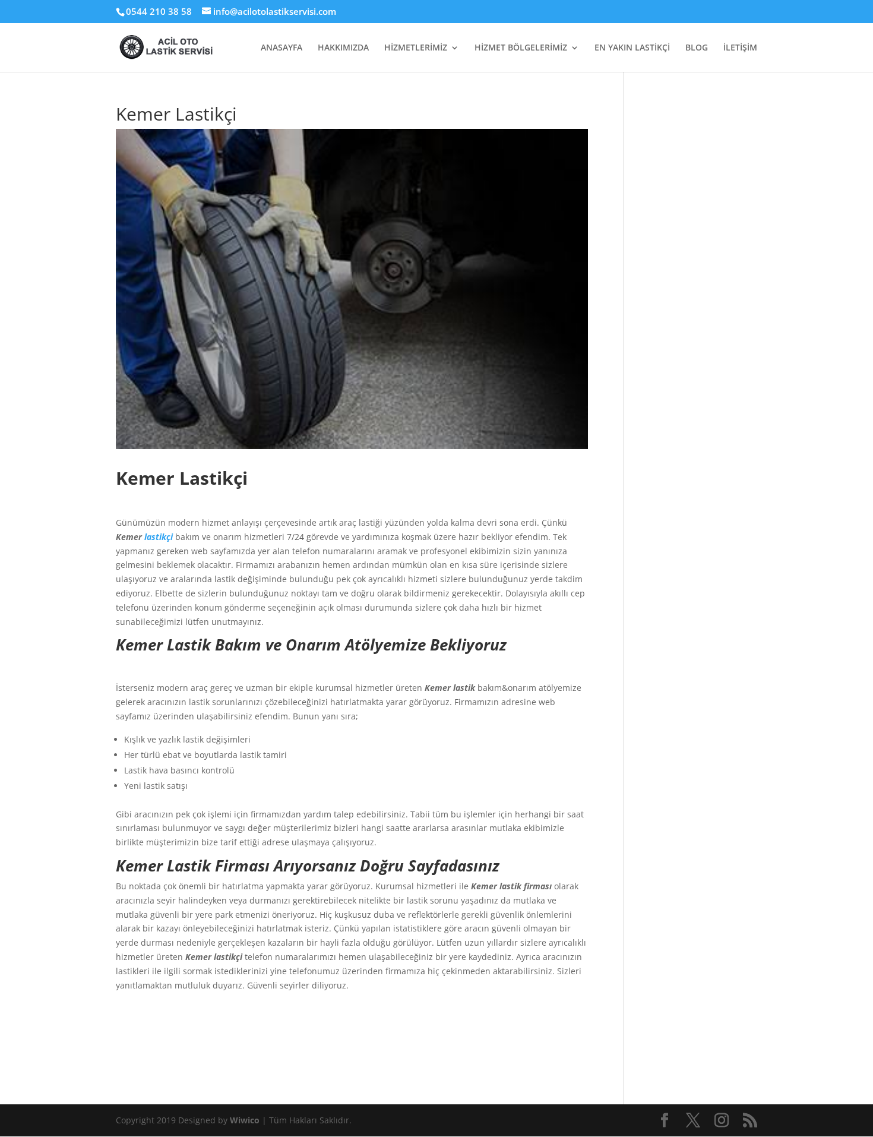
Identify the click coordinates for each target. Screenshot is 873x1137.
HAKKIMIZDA (343, 48)
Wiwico (246, 1120)
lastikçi (158, 536)
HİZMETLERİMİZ (415, 48)
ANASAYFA (281, 48)
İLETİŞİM (740, 48)
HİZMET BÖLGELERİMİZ (521, 48)
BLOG (696, 48)
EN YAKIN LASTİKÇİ (632, 48)
